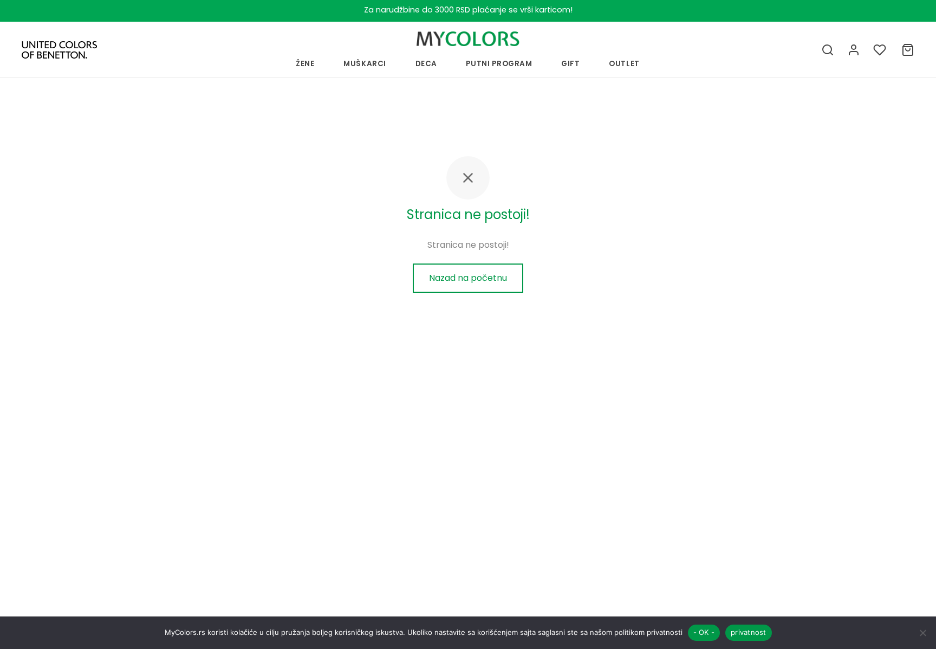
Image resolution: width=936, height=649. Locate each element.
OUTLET (624, 64)
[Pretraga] (827, 49)
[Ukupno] (907, 49)
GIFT (570, 64)
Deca (426, 64)
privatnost (748, 632)
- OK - (704, 632)
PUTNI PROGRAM (499, 64)
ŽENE (305, 64)
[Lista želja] (880, 49)
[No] (922, 632)
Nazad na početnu (468, 278)
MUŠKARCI (364, 64)
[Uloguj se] (853, 49)
